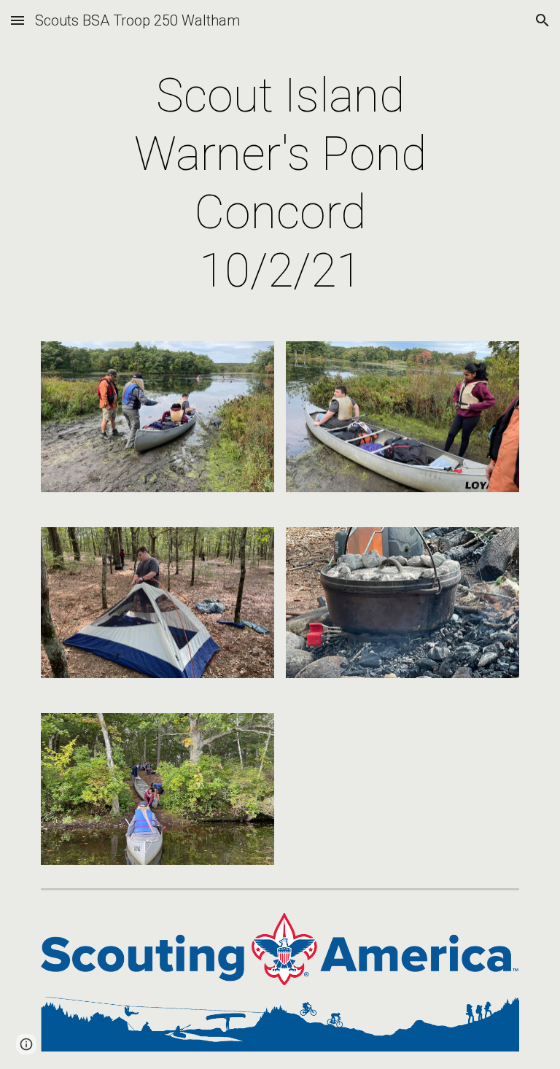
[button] (17, 20)
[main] (279, 183)
